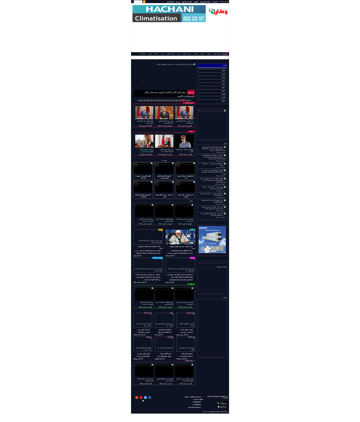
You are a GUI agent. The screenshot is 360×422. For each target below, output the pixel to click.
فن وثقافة (191, 337)
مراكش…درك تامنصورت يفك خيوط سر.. (209, 84)
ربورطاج (148, 337)
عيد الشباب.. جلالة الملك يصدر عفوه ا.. (210, 91)
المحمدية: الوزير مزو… (143, 329)
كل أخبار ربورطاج (138, 358)
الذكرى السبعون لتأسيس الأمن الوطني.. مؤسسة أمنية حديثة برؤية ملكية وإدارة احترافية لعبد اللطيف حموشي (213, 148)
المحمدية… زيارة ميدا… (186, 332)
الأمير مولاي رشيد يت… (143, 353)
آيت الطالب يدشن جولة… (164, 332)
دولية (178, 54)
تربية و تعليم (191, 313)
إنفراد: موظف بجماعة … (186, 329)
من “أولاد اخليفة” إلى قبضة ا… (151, 279)
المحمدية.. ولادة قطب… (143, 332)
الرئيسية (215, 1)
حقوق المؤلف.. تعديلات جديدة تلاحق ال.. (210, 74)
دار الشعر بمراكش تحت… (185, 356)
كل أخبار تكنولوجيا (160, 358)
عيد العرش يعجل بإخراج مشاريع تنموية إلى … (180, 279)
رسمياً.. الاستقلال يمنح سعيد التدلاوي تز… (181, 250)
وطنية (208, 54)
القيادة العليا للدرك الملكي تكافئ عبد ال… (181, 277)
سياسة (202, 54)
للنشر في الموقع (187, 1)
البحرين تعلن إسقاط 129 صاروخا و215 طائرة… (147, 253)
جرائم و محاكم (187, 54)
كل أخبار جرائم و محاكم (139, 282)
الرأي (225, 143)
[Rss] (144, 1)
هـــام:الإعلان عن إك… (165, 353)
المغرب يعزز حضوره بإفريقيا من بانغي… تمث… (147, 250)
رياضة (162, 54)
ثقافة (156, 54)
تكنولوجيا (170, 337)
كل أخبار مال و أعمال (139, 334)
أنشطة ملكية (217, 54)
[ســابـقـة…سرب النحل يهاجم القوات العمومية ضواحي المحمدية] (164, 186)
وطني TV (142, 54)
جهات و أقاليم (170, 54)
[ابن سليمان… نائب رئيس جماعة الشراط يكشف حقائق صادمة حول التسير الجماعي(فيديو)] (185, 186)
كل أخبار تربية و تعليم (182, 334)
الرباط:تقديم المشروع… (164, 329)
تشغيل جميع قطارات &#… (163, 356)
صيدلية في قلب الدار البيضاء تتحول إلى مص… (147, 277)
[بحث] (132, 1)
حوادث (150, 54)
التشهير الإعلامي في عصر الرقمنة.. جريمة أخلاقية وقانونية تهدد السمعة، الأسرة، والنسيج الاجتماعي (213, 180)
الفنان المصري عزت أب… (142, 356)
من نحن (178, 1)
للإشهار (196, 1)
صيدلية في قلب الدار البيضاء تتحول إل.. (210, 98)
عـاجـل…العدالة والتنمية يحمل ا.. (212, 87)
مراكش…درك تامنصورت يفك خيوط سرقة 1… (147, 274)
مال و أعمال (147, 313)
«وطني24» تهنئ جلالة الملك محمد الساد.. (210, 81)
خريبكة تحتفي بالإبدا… (187, 353)
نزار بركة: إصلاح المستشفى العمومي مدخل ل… (179, 253)
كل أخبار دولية (137, 255)
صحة (171, 313)
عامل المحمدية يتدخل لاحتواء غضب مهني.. (209, 101)
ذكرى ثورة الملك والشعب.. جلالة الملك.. (210, 94)
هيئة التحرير (170, 1)
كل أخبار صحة (159, 334)
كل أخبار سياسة (170, 255)
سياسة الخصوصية (205, 1)
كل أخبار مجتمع (170, 282)
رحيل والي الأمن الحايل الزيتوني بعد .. (210, 77)
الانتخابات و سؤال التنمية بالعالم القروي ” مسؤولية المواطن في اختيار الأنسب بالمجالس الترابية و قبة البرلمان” (213, 157)
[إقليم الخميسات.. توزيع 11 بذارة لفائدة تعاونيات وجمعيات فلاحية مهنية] (143, 168)
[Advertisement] (180, 38)
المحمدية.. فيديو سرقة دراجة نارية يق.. (210, 71)
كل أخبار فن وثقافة (181, 358)
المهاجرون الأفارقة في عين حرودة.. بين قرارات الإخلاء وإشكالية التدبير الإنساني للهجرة (213, 172)
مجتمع (196, 54)
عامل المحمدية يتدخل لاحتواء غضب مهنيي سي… (179, 274)
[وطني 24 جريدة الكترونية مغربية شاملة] (218, 11)
